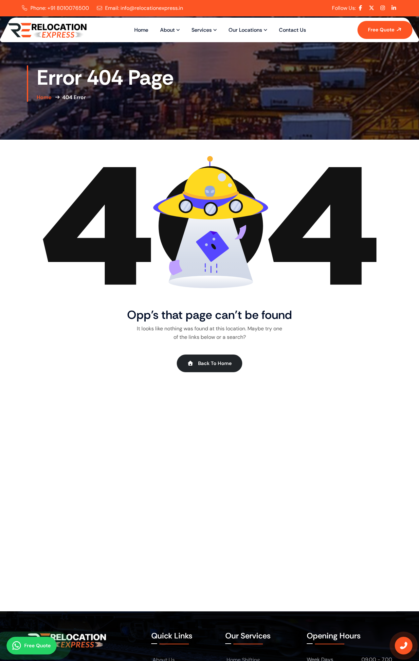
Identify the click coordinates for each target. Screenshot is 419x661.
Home (141, 29)
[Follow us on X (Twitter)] (371, 7)
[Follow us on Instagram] (382, 7)
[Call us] (403, 645)
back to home (214, 363)
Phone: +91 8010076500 (59, 8)
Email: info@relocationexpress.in (144, 8)
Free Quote (382, 29)
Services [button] (201, 29)
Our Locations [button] (245, 29)
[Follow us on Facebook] (360, 7)
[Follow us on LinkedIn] (394, 7)
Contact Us (292, 29)
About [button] (167, 29)
